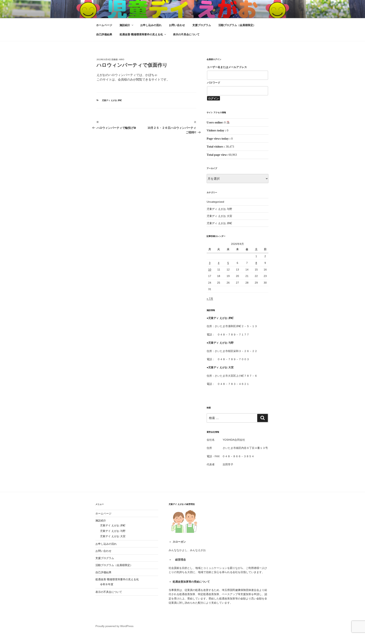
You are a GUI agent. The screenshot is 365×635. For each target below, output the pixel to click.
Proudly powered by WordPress (114, 626)
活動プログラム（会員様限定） (237, 25)
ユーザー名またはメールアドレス (227, 67)
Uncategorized (215, 201)
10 (209, 269)
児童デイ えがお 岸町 (112, 525)
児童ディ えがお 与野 (219, 208)
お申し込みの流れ (151, 25)
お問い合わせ (177, 25)
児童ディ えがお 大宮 (219, 215)
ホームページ (104, 25)
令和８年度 (106, 584)
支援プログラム (201, 25)
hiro (121, 59)
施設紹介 (125, 25)
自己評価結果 (104, 34)
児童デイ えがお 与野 (112, 530)
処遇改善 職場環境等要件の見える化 (141, 34)
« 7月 (210, 298)
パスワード (213, 82)
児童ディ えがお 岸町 (112, 100)
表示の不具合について (186, 34)
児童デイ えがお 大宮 (112, 536)
